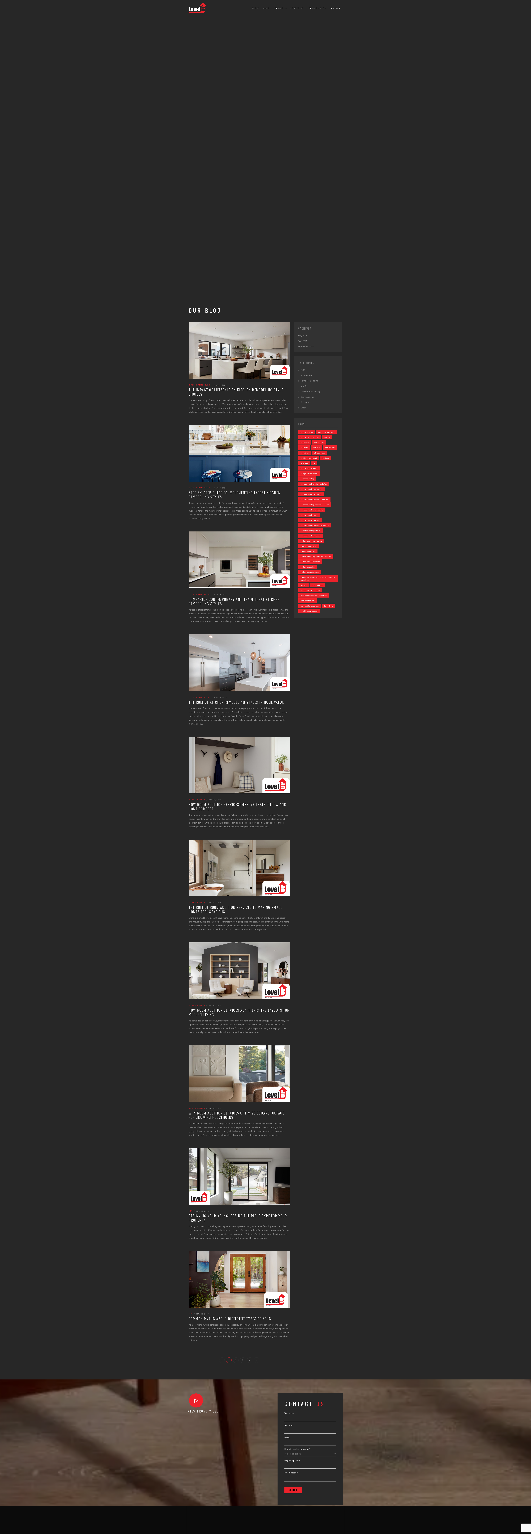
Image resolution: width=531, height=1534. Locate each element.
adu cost (327, 437)
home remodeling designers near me (315, 525)
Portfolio (297, 8)
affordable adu (319, 453)
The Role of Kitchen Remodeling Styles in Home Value (236, 702)
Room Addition (197, 799)
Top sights (306, 402)
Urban (303, 407)
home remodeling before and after (314, 484)
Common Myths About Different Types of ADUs (230, 1318)
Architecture (306, 375)
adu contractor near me (310, 437)
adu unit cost (330, 447)
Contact (335, 8)
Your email (289, 1425)
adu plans (304, 447)
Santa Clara (328, 606)
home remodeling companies (312, 489)
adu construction (307, 432)
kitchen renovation (308, 567)
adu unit (316, 447)
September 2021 (306, 346)
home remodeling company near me (314, 499)
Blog (266, 8)
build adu (304, 463)
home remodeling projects (311, 536)
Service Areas (316, 8)
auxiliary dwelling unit (309, 458)
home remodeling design (310, 520)
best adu (325, 458)
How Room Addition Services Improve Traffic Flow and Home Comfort (237, 806)
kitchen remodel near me (310, 561)
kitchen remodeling (308, 551)
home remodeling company (311, 494)
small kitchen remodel (309, 611)
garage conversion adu (309, 473)
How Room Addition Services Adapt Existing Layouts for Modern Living (239, 1012)
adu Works (305, 453)
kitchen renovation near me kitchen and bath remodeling (318, 578)
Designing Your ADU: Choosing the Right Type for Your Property (238, 1218)
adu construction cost (326, 432)
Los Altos (304, 585)
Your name (289, 1413)
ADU (191, 1211)
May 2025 (302, 335)
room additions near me (310, 606)
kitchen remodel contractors (311, 541)
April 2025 (302, 340)
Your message (291, 1472)
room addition (318, 585)
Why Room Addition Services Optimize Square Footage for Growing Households (236, 1115)
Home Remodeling (309, 380)
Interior (304, 386)
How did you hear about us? (297, 1448)
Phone (287, 1437)
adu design (305, 442)
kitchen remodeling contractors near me (316, 556)
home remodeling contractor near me (315, 504)
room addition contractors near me (314, 595)
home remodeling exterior (310, 530)
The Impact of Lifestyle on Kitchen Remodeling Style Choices (236, 392)
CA (314, 463)
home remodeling (307, 478)
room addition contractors (310, 590)
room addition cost (307, 600)
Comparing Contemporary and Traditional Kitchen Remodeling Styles (234, 601)
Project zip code (292, 1460)
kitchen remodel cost (308, 546)
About (256, 8)
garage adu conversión (309, 468)
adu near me (319, 442)
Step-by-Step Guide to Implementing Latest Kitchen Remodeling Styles (235, 494)
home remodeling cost (309, 515)
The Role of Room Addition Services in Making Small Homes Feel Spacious (235, 909)
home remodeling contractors (312, 510)
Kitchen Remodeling (199, 385)
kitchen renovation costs (310, 572)
